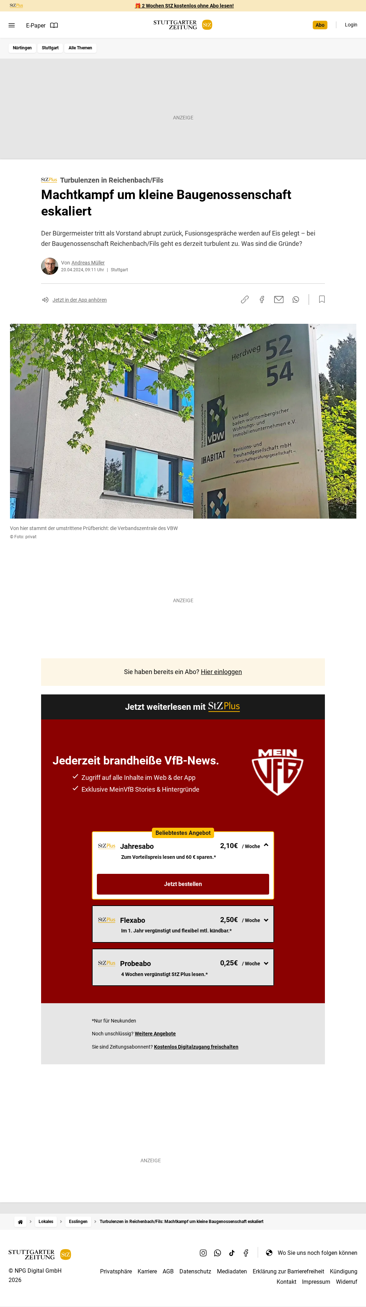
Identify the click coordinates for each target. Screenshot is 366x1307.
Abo (320, 25)
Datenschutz (195, 1271)
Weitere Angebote (155, 1033)
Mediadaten (232, 1271)
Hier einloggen (221, 671)
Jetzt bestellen (183, 884)
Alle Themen (80, 47)
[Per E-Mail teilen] (279, 299)
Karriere (147, 1271)
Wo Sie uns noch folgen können (317, 1252)
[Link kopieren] (245, 299)
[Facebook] (246, 1252)
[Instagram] (203, 1252)
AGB (168, 1271)
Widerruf (346, 1281)
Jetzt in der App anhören (80, 300)
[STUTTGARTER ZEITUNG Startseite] (183, 25)
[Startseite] (20, 1222)
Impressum (316, 1281)
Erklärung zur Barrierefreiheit (288, 1271)
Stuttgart (50, 47)
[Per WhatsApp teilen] (296, 299)
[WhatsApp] (217, 1252)
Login (351, 25)
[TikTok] (232, 1252)
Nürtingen (22, 47)
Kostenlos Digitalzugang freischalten (196, 1047)
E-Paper (35, 25)
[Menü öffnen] (12, 25)
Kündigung (343, 1271)
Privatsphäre (116, 1271)
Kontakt (286, 1281)
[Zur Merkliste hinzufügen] (320, 299)
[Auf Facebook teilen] (262, 299)
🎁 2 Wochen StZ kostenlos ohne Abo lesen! (184, 6)
